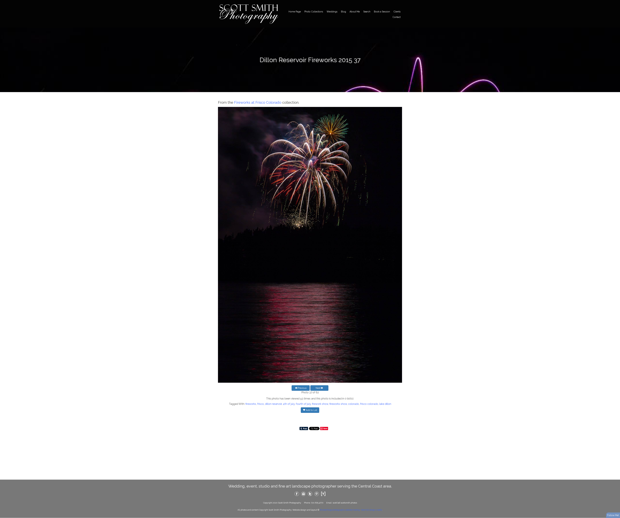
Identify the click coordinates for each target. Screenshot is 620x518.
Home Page (295, 11)
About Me (355, 11)
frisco (260, 403)
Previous (302, 388)
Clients (397, 11)
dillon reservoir (273, 403)
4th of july (289, 403)
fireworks (250, 403)
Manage (615, 1)
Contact (397, 17)
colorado (353, 403)
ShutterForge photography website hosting (340, 510)
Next (318, 388)
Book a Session (382, 11)
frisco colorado (369, 403)
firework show (320, 403)
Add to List (311, 410)
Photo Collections (313, 11)
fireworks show (338, 403)
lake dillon (385, 403)
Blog (343, 11)
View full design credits (371, 510)
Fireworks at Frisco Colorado (257, 102)
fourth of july (303, 403)
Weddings (332, 11)
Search (366, 11)
